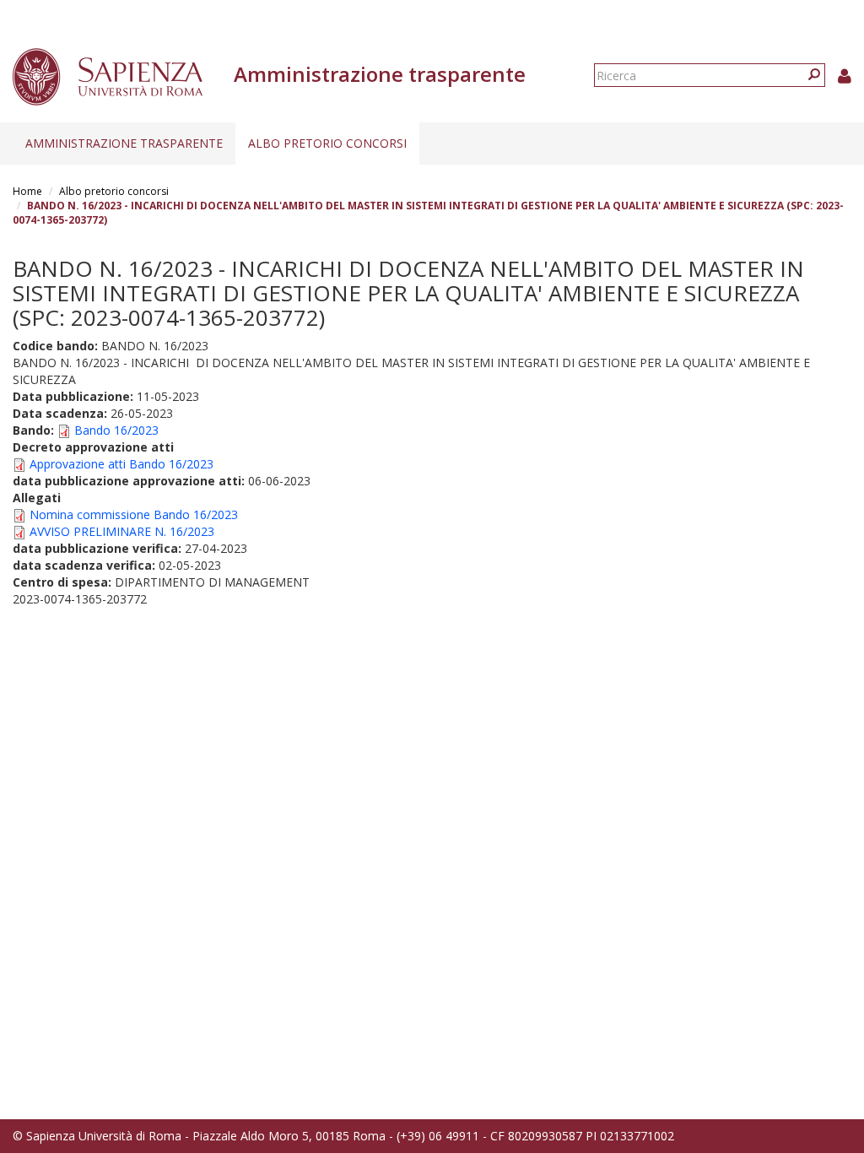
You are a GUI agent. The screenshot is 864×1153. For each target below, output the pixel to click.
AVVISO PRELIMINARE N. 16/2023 (122, 531)
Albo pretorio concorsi (327, 143)
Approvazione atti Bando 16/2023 (121, 464)
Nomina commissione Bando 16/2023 (134, 514)
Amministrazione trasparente (124, 143)
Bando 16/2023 (116, 430)
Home (27, 191)
